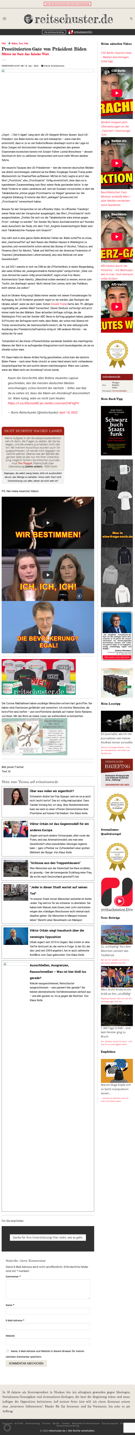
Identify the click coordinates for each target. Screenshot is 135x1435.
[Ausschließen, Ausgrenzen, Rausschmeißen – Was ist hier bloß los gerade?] (48, 1086)
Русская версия (110, 1423)
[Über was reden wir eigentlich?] (48, 801)
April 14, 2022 (68, 412)
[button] (4, 19)
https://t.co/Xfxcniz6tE (23, 403)
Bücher (56, 1423)
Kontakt (66, 1423)
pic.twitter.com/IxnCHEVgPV (59, 403)
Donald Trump (59, 304)
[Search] (131, 19)
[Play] (48, 523)
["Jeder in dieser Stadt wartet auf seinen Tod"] (48, 903)
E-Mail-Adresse (15, 1320)
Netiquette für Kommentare (86, 1423)
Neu (21, 43)
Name (10, 1305)
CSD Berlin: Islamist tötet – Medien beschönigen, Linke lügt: (116, 57)
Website (10, 1335)
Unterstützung (32, 1423)
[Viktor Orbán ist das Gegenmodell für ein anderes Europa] (48, 837)
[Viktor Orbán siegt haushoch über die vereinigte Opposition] (48, 942)
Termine (46, 1423)
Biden (14, 43)
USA (4, 43)
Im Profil (19, 1423)
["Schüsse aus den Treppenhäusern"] (48, 869)
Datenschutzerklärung (68, 1425)
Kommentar (13, 1276)
